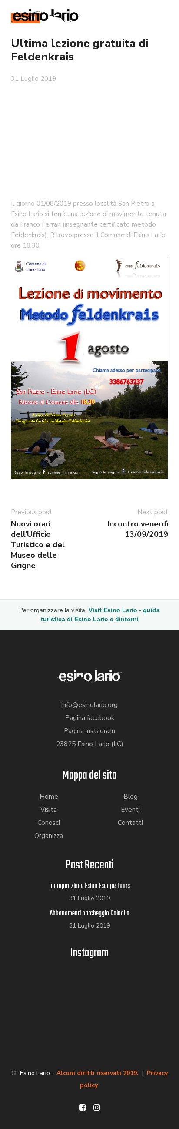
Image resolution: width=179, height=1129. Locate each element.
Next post (152, 512)
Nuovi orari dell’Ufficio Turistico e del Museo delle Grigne (38, 545)
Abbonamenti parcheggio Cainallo (89, 914)
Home (49, 796)
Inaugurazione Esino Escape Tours (89, 886)
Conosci (48, 822)
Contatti (130, 822)
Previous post (31, 512)
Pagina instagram (89, 731)
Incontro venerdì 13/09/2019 (137, 529)
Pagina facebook (89, 718)
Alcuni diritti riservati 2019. (97, 1073)
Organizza (48, 835)
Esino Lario (35, 1073)
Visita (48, 809)
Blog (130, 796)
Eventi (130, 809)
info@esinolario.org (89, 704)
